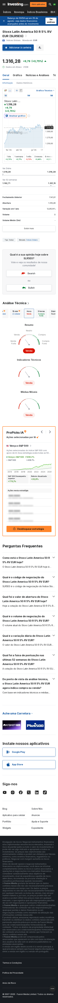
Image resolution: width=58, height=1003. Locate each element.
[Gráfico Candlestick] (5, 90)
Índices (7, 12)
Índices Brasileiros (37, 12)
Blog (4, 808)
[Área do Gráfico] (10, 90)
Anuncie (36, 815)
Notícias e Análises (37, 75)
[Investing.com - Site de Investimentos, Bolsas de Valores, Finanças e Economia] (18, 4)
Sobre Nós (37, 808)
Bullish (31, 287)
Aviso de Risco (9, 983)
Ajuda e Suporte (40, 821)
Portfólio (6, 821)
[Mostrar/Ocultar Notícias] (21, 90)
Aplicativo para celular (13, 815)
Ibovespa (19, 12)
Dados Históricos (24, 83)
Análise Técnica (14, 303)
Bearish (31, 273)
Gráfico (17, 75)
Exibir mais (29, 228)
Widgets (6, 828)
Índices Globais (32, 240)
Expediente (37, 828)
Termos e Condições (12, 963)
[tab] (16, 313)
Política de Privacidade (12, 973)
